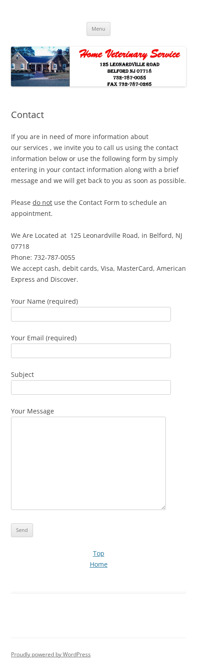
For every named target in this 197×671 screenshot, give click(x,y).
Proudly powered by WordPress (51, 654)
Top (98, 553)
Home (99, 564)
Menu (98, 28)
